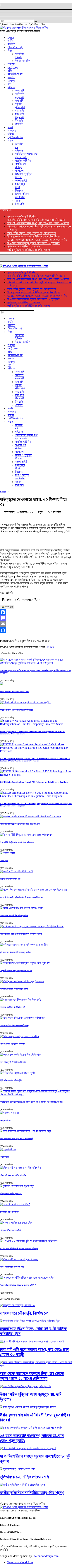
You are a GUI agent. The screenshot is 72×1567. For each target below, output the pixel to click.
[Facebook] (36, 612)
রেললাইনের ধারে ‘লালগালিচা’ (9, 1212)
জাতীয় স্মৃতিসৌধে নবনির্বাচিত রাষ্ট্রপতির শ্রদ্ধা (28, 249)
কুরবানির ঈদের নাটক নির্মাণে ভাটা (10, 879)
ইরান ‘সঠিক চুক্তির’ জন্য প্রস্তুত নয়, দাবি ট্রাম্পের (31, 233)
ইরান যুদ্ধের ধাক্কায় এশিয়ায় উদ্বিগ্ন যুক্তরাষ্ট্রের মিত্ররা (33, 236)
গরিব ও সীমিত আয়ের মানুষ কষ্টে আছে (12, 1267)
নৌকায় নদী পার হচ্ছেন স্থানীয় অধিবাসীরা (13, 1175)
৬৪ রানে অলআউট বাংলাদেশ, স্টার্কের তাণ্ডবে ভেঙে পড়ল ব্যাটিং (37, 239)
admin (50, 647)
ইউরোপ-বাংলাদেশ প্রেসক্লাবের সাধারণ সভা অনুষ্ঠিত (16, 710)
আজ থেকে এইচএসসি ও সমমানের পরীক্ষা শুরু (14, 1025)
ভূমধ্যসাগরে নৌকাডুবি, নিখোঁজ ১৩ (23, 216)
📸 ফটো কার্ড (7, 607)
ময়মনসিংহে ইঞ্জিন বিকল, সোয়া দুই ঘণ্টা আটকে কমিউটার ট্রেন (36, 219)
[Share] (36, 630)
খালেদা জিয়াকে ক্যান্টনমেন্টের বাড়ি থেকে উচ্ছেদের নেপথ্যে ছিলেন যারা (21, 897)
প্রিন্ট (40, 512)
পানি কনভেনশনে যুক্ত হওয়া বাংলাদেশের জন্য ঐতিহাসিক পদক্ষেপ (21, 934)
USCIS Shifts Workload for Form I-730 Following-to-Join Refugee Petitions (34, 782)
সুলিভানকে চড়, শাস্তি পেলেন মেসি (23, 246)
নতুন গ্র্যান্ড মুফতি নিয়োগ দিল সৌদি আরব (13, 1062)
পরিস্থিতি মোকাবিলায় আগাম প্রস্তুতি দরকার (14, 989)
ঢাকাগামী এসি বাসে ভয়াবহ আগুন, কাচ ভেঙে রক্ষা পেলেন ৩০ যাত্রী (38, 223)
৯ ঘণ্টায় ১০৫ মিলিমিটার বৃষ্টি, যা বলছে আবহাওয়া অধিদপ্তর (19, 1248)
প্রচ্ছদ (3, 491)
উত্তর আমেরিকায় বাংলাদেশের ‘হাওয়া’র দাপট (14, 691)
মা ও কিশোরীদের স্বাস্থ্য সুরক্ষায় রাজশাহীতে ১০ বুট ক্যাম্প (33, 243)
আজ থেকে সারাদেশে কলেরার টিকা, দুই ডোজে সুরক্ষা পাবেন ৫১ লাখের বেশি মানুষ (32, 1376)
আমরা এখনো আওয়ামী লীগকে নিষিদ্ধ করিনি (14, 915)
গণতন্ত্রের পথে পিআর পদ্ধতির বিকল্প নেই (12, 1007)
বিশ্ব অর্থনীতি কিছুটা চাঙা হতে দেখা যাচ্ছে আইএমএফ (17, 842)
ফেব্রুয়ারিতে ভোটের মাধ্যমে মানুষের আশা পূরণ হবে (16, 970)
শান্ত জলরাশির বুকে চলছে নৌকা (10, 1230)
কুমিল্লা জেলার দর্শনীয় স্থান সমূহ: (11, 1193)
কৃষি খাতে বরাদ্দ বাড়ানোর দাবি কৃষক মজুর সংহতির (15, 952)
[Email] (36, 624)
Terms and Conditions (20, 1562)
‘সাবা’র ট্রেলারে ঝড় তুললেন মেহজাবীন (12, 1044)
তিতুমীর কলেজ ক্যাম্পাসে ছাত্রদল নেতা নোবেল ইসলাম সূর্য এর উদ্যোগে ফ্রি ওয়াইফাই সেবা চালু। (31, 1102)
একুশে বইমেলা (4, 1157)
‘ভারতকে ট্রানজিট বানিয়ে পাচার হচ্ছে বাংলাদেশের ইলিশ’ (18, 1285)
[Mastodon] (36, 618)
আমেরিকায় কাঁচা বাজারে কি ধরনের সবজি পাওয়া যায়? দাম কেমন (20, 824)
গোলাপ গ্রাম (4, 860)
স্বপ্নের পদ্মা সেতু (5, 1120)
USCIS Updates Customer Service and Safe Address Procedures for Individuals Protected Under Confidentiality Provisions (35, 759)
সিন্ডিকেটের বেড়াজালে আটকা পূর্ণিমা (11, 1080)
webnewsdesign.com (46, 1556)
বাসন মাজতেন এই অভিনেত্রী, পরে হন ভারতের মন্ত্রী (16, 1138)
